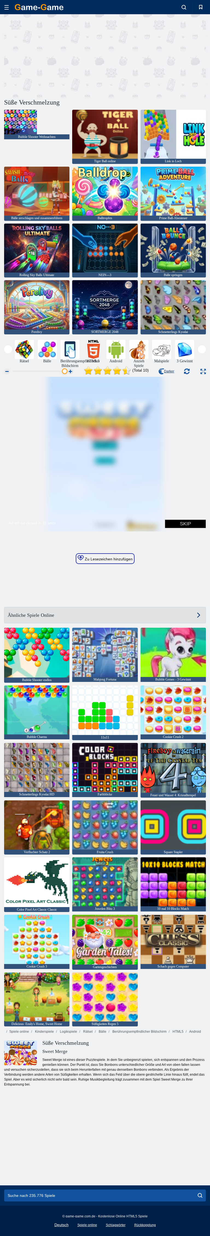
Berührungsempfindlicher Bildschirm (139, 1032)
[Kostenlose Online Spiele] (39, 7)
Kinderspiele (44, 1032)
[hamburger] (6, 7)
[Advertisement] (55, 55)
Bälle (102, 1032)
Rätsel (87, 1032)
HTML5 (177, 1032)
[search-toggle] (184, 7)
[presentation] (8, 349)
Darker (169, 371)
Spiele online (19, 1032)
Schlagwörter (116, 1225)
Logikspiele (68, 1032)
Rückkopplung (145, 1225)
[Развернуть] (203, 371)
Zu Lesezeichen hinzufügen (108, 559)
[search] (200, 1195)
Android (195, 1032)
